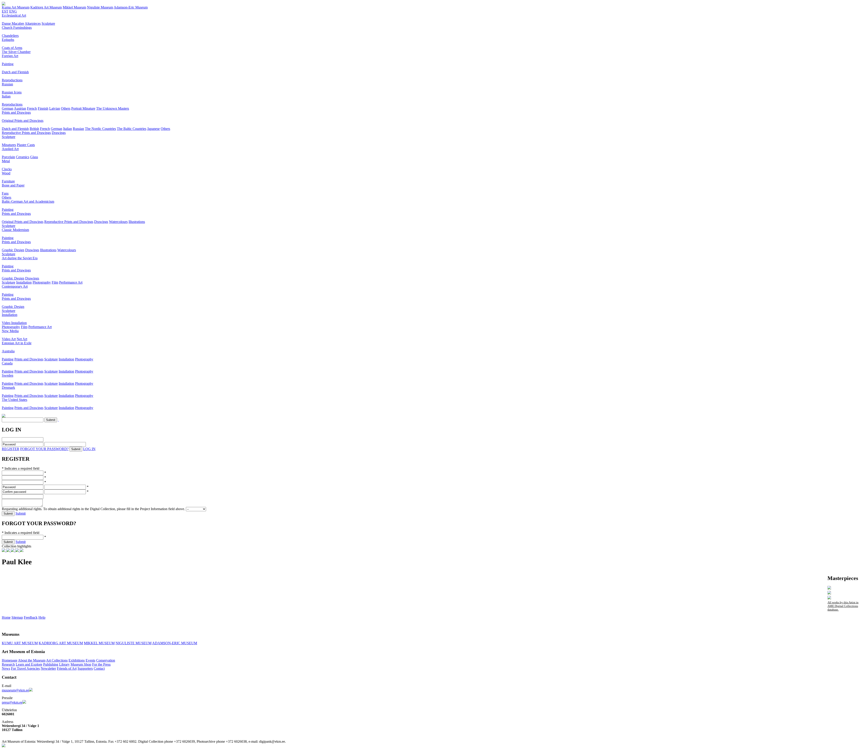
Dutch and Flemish (15, 72)
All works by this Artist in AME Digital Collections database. (843, 606)
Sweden (7, 375)
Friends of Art (67, 668)
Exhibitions (77, 660)
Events (90, 660)
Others (65, 108)
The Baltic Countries (131, 129)
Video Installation (14, 323)
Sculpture (48, 23)
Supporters (85, 668)
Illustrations (137, 222)
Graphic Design (13, 250)
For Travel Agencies (25, 668)
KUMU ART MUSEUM (20, 643)
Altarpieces (33, 23)
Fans (5, 193)
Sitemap (17, 617)
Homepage (9, 660)
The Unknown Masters (112, 108)
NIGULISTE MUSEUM (133, 643)
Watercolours (118, 222)
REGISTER (10, 449)
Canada (7, 363)
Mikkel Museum (74, 7)
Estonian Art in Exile (16, 343)
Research (8, 664)
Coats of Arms (12, 48)
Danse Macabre (13, 23)
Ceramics (22, 157)
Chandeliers (10, 36)
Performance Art (70, 282)
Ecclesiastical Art (14, 15)
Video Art (9, 339)
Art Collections (57, 660)
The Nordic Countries (100, 129)
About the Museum (31, 660)
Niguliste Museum (100, 7)
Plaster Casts (26, 145)
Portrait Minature (83, 108)
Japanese (153, 129)
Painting (7, 64)
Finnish (43, 108)
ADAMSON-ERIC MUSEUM (174, 643)
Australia (8, 351)
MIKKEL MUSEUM (99, 643)
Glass (34, 157)
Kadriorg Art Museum (46, 7)
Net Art (22, 339)
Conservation (105, 660)
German (7, 108)
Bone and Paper (13, 185)
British (34, 129)
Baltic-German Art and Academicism (28, 201)
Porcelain (8, 157)
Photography (42, 282)
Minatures (9, 145)
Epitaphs (8, 40)
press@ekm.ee (12, 702)
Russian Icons (12, 92)
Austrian (20, 108)
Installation (24, 282)
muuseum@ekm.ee (15, 690)
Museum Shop (81, 664)
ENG (13, 11)
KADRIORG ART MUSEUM (61, 643)
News (6, 668)
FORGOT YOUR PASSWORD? (44, 449)
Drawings (59, 133)
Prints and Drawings (16, 112)
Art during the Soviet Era (20, 258)
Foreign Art (10, 56)
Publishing (50, 664)
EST (5, 11)
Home (6, 617)
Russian (7, 84)
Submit (21, 513)
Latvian (54, 108)
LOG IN (89, 449)
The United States (14, 400)
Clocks (7, 169)
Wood (6, 173)
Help (41, 617)
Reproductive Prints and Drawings (26, 133)
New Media (10, 331)
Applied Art (10, 149)
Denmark (8, 387)
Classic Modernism (15, 230)
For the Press (101, 664)
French (32, 108)
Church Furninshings (17, 27)
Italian (6, 96)
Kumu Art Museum (15, 7)
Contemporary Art (15, 286)
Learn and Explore (29, 664)
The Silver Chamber (16, 52)
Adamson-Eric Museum (131, 7)
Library (64, 664)
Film (55, 282)
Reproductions (12, 80)
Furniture (8, 181)
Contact (99, 668)
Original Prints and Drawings (22, 120)
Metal (6, 161)
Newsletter (48, 668)
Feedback (31, 617)
